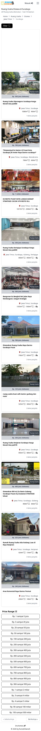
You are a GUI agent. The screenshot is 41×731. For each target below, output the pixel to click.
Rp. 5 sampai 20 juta (20, 622)
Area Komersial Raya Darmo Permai (17, 591)
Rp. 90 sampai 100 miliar (20, 707)
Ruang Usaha (16, 16)
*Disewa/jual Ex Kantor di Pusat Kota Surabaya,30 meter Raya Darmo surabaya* (19, 151)
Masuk (28, 3)
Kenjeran (34, 549)
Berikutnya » (33, 719)
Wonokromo (33, 157)
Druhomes (19, 726)
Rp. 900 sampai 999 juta (20, 684)
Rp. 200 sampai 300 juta (20, 644)
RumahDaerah (24, 729)
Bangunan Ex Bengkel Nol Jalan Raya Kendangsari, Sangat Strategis (17, 297)
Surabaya (34, 108)
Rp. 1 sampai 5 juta (20, 616)
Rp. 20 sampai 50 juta (20, 627)
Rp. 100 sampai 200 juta (20, 639)
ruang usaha (34, 92)
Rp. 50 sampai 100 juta (20, 633)
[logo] (7, 3)
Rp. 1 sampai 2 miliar (20, 690)
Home (5, 16)
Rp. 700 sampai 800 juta (20, 673)
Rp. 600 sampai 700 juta (20, 667)
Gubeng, (26, 255)
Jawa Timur (8, 19)
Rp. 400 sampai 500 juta (20, 656)
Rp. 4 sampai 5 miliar (20, 701)
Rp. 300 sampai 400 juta (20, 650)
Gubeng (35, 501)
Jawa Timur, (25, 108)
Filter (5, 26)
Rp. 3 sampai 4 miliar (20, 695)
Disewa (27, 16)
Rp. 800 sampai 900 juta (20, 678)
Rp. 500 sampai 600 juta (20, 661)
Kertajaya (34, 255)
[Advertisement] (20, 50)
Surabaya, (24, 157)
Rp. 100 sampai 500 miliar (20, 712)
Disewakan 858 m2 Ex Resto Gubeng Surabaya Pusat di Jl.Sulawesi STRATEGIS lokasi (19, 493)
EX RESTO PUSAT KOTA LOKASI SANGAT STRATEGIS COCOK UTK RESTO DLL (18, 200)
